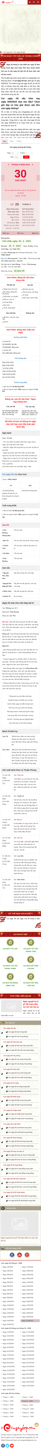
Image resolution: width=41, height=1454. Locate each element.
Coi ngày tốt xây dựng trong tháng (20, 1064)
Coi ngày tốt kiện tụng (11, 1096)
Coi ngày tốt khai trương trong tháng (20, 1146)
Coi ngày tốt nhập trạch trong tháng (20, 1118)
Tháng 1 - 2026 (8, 1397)
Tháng (19, 141)
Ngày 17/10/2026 (28, 1332)
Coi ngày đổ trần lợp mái (12, 1042)
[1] (38, 178)
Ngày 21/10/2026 (28, 1347)
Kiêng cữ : (6, 634)
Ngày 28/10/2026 (28, 1374)
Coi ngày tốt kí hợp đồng (12, 1165)
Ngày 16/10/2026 (9, 1389)
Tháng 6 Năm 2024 (20, 165)
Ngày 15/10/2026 (9, 1386)
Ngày (5, 141)
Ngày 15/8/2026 (8, 1320)
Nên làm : (6, 622)
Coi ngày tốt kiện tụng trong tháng (20, 1105)
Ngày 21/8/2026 (27, 1282)
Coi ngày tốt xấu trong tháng (18, 1036)
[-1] (3, 178)
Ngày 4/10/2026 (8, 1343)
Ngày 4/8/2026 (8, 1278)
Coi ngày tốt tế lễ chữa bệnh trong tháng (22, 1196)
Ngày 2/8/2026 (8, 1271)
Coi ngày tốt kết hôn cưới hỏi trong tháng (22, 1187)
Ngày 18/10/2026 (28, 1336)
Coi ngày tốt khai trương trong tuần (20, 1141)
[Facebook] (3, 1447)
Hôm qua (6, 233)
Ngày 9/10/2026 (8, 1363)
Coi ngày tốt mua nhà (11, 1069)
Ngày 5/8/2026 (8, 1282)
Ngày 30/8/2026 (27, 1317)
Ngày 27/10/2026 (28, 1370)
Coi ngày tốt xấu (19, 52)
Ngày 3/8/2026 (8, 1274)
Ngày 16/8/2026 (8, 1324)
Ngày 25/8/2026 (27, 1297)
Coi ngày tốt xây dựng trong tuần (19, 1059)
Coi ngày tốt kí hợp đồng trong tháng (21, 1173)
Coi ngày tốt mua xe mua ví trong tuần (21, 1155)
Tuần (11, 141)
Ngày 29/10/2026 (28, 1378)
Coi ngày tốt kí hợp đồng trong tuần (20, 1168)
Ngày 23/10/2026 (28, 1355)
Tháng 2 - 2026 (8, 1401)
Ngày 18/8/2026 (27, 1271)
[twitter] (27, 1255)
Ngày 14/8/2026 (8, 1317)
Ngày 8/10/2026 (8, 1359)
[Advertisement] (20, 28)
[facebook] (12, 1255)
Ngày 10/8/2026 (8, 1301)
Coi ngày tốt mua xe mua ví (13, 1151)
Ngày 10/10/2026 (9, 1366)
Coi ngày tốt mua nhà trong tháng (20, 1077)
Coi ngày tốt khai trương (12, 1137)
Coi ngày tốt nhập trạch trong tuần (20, 1114)
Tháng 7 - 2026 (27, 1397)
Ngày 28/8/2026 (27, 1309)
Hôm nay (20, 233)
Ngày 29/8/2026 (27, 1313)
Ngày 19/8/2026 (27, 1274)
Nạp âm (4, 258)
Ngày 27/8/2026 (27, 1305)
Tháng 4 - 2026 (8, 1409)
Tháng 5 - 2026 (8, 1413)
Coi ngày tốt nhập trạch (12, 1110)
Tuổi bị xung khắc (20, 382)
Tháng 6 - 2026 (8, 1416)
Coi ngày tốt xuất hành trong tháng (20, 1132)
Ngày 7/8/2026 (8, 1290)
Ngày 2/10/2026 (8, 1336)
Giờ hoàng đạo (20, 358)
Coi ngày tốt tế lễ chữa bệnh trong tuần (21, 1200)
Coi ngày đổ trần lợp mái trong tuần (20, 1045)
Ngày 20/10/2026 (28, 1343)
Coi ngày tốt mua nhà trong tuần (19, 1073)
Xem (26, 157)
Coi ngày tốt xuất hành (12, 1124)
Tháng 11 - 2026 (28, 1413)
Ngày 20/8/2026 (27, 1278)
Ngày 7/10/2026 (8, 1355)
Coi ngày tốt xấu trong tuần (17, 1032)
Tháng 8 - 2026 (27, 1401)
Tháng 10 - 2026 (28, 1409)
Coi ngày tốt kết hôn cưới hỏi (14, 1179)
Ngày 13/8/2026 (8, 1313)
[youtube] (19, 1255)
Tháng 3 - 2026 (8, 1405)
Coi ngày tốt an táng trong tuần (19, 1086)
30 (20, 173)
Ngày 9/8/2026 (8, 1297)
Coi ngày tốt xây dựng (11, 1055)
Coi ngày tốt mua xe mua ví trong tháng (22, 1159)
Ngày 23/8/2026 (27, 1290)
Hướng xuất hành (20, 337)
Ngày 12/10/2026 (9, 1374)
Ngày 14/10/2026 (9, 1382)
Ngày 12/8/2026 (8, 1309)
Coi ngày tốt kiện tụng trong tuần (19, 1100)
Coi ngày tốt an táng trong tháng (19, 1091)
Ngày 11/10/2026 (9, 1370)
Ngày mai (35, 233)
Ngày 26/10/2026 (28, 1366)
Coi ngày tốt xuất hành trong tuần (19, 1127)
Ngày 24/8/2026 (27, 1294)
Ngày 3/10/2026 (8, 1340)
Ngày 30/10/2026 (28, 1382)
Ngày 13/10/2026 (9, 1378)
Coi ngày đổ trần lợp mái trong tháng (21, 1050)
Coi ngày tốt (8, 52)
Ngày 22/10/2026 (28, 1351)
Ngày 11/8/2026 (8, 1305)
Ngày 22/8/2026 (27, 1286)
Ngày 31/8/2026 (27, 1321)
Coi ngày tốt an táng (11, 1083)
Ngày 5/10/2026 (8, 1347)
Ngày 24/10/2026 (28, 1359)
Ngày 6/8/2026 (8, 1286)
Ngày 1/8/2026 (8, 1267)
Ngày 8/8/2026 (8, 1294)
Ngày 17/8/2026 (27, 1267)
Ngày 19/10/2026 (28, 1340)
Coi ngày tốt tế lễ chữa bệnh (14, 1192)
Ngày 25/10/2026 (28, 1363)
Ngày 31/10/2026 (28, 1386)
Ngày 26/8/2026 (27, 1301)
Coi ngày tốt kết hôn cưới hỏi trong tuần (22, 1182)
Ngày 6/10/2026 (8, 1351)
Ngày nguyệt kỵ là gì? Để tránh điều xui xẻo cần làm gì (31, 1004)
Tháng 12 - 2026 (28, 1416)
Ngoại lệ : (5, 646)
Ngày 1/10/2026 (8, 1332)
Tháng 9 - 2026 (27, 1405)
